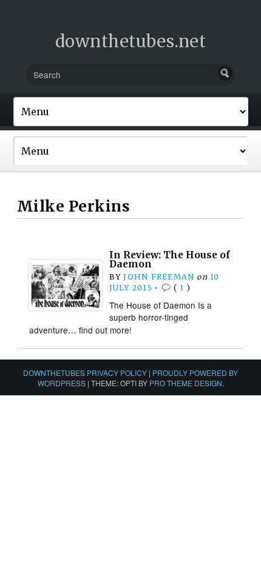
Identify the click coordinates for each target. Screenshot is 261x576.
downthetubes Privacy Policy (85, 372)
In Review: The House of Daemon (169, 259)
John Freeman (158, 276)
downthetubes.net (130, 41)
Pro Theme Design (185, 383)
